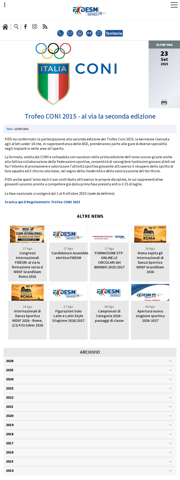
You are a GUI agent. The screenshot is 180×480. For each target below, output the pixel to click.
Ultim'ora (21, 129)
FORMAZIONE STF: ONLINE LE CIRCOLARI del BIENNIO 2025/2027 (109, 260)
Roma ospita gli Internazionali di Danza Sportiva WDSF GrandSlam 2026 (150, 262)
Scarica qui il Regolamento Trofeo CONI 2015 (42, 202)
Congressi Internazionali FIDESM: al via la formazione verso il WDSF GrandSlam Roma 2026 (27, 265)
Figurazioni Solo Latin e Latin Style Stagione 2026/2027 (68, 316)
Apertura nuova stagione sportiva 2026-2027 (150, 316)
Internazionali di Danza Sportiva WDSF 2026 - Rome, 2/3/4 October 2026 (27, 318)
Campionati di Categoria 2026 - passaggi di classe (109, 316)
